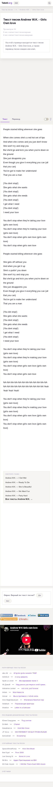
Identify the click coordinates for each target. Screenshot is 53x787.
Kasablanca (7, 728)
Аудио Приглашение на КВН (25, 760)
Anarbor (5, 707)
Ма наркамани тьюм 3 (28, 681)
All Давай (6, 684)
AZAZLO (5, 677)
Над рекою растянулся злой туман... (31, 684)
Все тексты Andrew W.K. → (19, 499)
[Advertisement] (26, 87)
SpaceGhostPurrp (9, 749)
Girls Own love (38, 10)
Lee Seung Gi (7, 756)
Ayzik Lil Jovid (7, 681)
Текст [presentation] (5, 119)
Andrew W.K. (24, 10)
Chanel (17, 724)
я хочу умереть (21, 677)
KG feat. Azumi (8, 764)
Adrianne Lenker (9, 688)
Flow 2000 (19, 752)
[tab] (5, 119)
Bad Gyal (6, 752)
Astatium (5, 704)
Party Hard (23, 496)
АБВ (16, 3)
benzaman (6, 736)
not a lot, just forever (29, 688)
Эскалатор (21, 736)
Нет (7, 601)
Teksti (7, 3)
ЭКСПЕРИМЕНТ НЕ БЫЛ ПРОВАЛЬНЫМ (31, 732)
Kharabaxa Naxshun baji (34, 700)
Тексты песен (7, 10)
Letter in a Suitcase (22, 707)
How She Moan (28, 749)
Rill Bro (5, 760)
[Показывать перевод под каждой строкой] (48, 119)
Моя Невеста (18, 692)
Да (39, 595)
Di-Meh (5, 724)
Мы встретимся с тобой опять (25, 696)
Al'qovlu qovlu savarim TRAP (25, 673)
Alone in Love (24, 756)
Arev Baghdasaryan (10, 700)
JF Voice (5, 732)
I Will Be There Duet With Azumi (32, 764)
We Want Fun (24, 491)
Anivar (4, 696)
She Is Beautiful (25, 487)
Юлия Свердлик (9, 720)
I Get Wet (22, 478)
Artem (4, 692)
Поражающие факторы (24, 704)
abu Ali (5, 673)
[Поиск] (49, 3)
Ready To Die (24, 482)
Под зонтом (26, 720)
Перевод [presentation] (16, 119)
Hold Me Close (23, 728)
